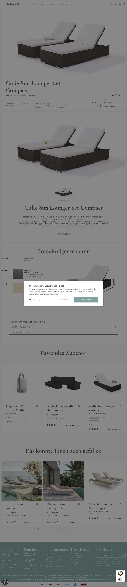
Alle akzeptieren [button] (85, 300)
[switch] (120, 579)
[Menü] (124, 571)
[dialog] (63, 293)
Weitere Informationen (51, 294)
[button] (35, 300)
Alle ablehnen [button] (64, 299)
